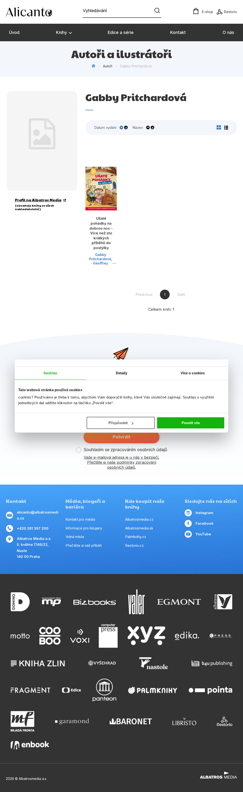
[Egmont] (179, 602)
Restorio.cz (134, 545)
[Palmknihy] (152, 690)
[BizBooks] (95, 602)
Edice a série (121, 32)
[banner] (33, 12)
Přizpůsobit (118, 423)
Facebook (205, 523)
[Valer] (136, 602)
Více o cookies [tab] (193, 373)
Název (137, 127)
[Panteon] (104, 690)
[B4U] (212, 663)
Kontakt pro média (80, 519)
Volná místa (74, 536)
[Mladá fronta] (22, 721)
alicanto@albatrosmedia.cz (37, 515)
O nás (228, 32)
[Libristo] (184, 721)
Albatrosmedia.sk (139, 528)
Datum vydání (105, 127)
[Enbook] (30, 745)
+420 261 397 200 (32, 528)
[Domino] (20, 602)
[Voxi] (79, 636)
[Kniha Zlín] (38, 663)
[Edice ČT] (71, 690)
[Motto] (20, 636)
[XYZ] (146, 636)
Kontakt (178, 32)
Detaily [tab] (121, 373)
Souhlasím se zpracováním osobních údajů (125, 449)
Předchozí (144, 294)
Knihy (62, 32)
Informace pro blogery (83, 528)
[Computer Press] (108, 636)
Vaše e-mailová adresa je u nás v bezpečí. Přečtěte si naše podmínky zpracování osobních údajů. (121, 462)
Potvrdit (121, 437)
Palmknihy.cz (135, 536)
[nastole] (154, 663)
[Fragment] (30, 690)
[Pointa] (210, 690)
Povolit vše (191, 423)
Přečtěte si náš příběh (83, 545)
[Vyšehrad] (102, 663)
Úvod (14, 32)
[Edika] (187, 636)
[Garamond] (72, 721)
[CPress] (220, 636)
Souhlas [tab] (50, 373)
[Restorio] (224, 721)
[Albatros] (223, 602)
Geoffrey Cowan (100, 265)
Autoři (107, 66)
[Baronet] (131, 721)
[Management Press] (51, 602)
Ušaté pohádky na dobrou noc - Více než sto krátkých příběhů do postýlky (101, 233)
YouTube (203, 534)
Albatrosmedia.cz (139, 519)
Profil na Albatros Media (38, 199)
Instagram (204, 512)
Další (181, 294)
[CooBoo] (49, 636)
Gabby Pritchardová (100, 257)
